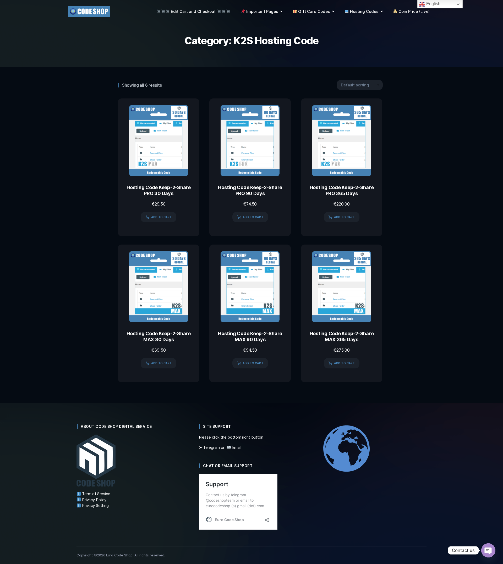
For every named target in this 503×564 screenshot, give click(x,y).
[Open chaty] (488, 550)
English (432, 4)
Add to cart (161, 217)
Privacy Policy (93, 499)
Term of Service (95, 493)
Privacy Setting (95, 505)
